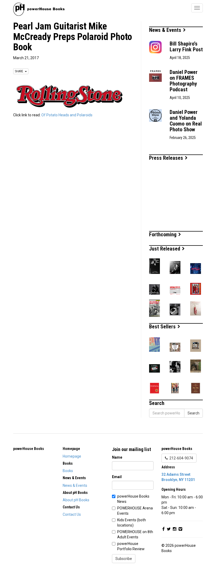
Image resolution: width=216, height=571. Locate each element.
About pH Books (76, 500)
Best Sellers (163, 326)
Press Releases (166, 158)
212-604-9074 (180, 458)
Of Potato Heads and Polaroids (66, 115)
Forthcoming (163, 234)
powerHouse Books (28, 449)
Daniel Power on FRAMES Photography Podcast (184, 81)
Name (117, 457)
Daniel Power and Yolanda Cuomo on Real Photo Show (186, 121)
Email (117, 477)
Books (68, 471)
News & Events (166, 30)
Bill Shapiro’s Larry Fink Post (186, 47)
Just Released (165, 249)
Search (193, 413)
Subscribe (123, 559)
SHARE (20, 71)
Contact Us (72, 514)
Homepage (72, 456)
